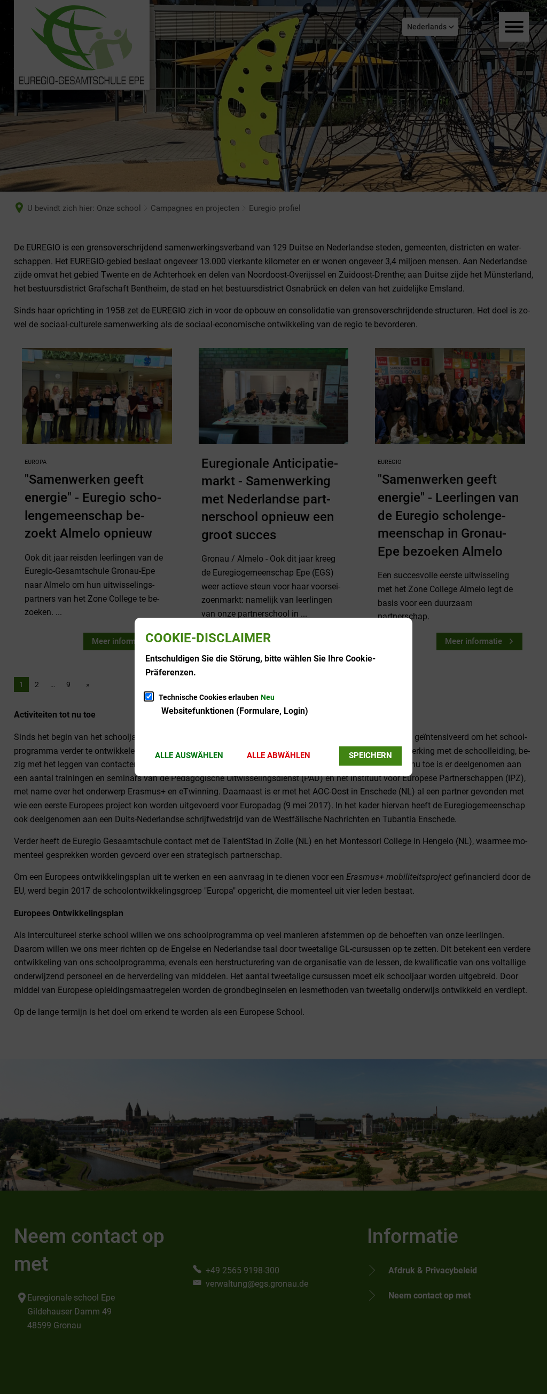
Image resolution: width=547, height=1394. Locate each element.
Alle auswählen (189, 755)
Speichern (370, 755)
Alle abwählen (278, 755)
